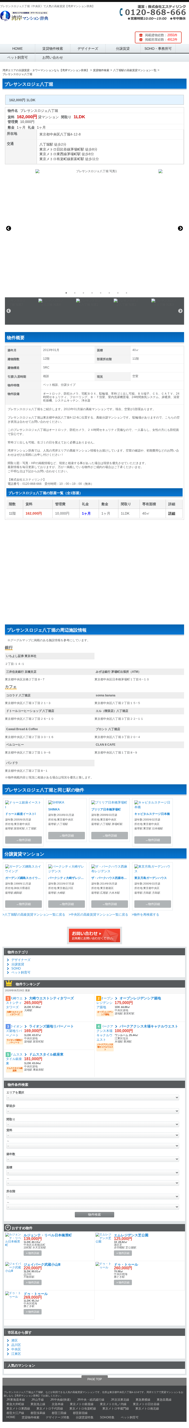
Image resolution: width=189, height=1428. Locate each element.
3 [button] (83, 292)
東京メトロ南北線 (147, 1408)
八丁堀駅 (46, 144)
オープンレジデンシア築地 (140, 998)
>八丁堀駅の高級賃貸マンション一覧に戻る (33, 914)
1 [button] (66, 292)
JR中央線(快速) (60, 1399)
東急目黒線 (164, 1399)
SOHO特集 (107, 1417)
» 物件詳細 (32, 1253)
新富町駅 (77, 159)
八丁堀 (65, 134)
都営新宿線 (80, 1413)
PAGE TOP (94, 1379)
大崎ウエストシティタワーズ (51, 998)
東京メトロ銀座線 (82, 1404)
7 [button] (117, 292)
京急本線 (57, 1404)
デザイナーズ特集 (57, 1417)
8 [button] (126, 292)
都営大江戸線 (15, 1413)
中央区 (55, 134)
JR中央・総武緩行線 (90, 1399)
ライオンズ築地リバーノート (51, 1026)
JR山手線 (37, 1399)
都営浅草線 (38, 1413)
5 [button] (100, 292)
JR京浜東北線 (120, 1399)
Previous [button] (8, 228)
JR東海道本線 (15, 1399)
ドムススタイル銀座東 (46, 1054)
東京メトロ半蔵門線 (115, 1408)
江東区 (16, 1354)
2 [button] (74, 292)
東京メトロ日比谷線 (54, 149)
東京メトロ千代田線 (49, 1408)
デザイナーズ (88, 48)
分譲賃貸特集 (85, 1417)
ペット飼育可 (17, 57)
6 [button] (109, 292)
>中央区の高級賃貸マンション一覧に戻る (98, 914)
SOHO (16, 968)
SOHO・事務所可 (158, 48)
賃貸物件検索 (52, 48)
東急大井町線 (15, 1404)
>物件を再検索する (145, 914)
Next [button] (180, 228)
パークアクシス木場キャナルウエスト (149, 1026)
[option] (94, 228)
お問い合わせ (52, 57)
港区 (14, 1340)
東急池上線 (38, 1404)
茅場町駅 (77, 149)
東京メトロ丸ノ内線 (113, 1404)
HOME (17, 48)
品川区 (16, 1345)
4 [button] (92, 292)
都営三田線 (59, 1413)
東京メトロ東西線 (53, 154)
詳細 (171, 513)
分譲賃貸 (123, 48)
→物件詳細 (23, 840)
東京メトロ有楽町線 (54, 159)
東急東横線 (143, 1399)
